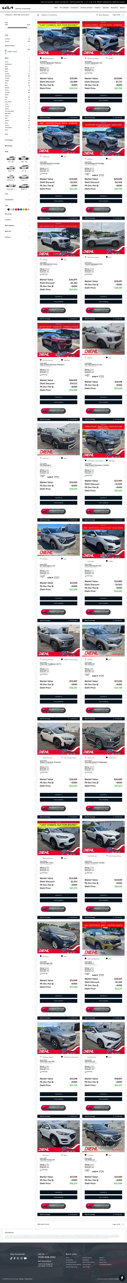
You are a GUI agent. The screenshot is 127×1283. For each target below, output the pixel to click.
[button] (78, 39)
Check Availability (58, 100)
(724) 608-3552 (46, 1257)
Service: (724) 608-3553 (61, 2)
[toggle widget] (122, 1278)
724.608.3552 (73, 117)
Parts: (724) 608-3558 (76, 2)
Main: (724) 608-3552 (47, 2)
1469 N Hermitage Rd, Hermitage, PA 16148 (111, 2)
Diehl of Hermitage (45, 117)
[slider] (6, 27)
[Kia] (7, 8)
